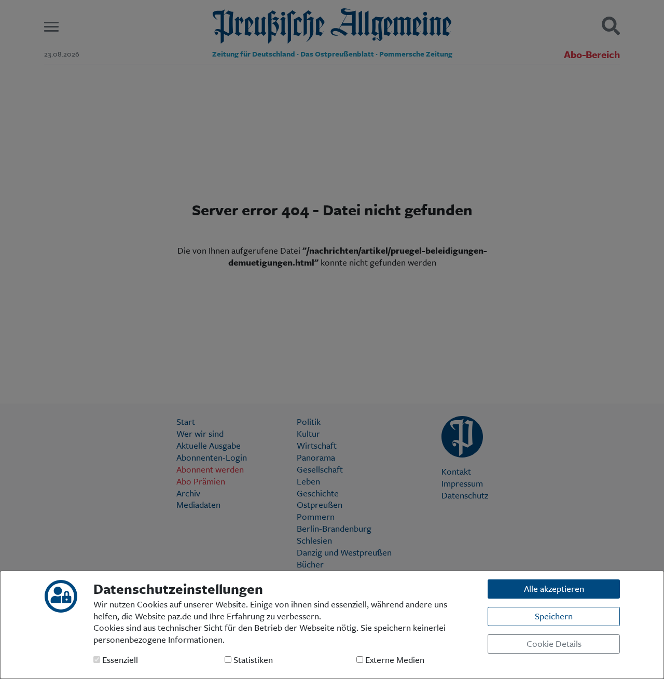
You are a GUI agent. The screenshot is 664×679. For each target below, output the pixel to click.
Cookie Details (554, 643)
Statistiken (252, 660)
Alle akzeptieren (554, 588)
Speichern (554, 615)
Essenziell (119, 660)
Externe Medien (393, 660)
